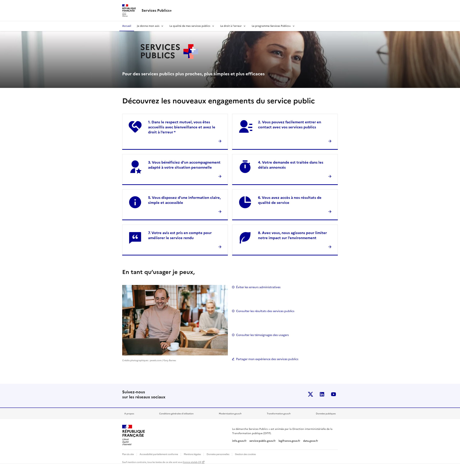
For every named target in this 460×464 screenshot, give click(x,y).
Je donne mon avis (148, 26)
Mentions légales (192, 454)
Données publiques (326, 413)
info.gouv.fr (239, 441)
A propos (129, 413)
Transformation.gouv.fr (279, 413)
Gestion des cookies (245, 454)
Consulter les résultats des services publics (265, 311)
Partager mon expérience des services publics (267, 359)
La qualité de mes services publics (189, 26)
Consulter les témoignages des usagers (262, 335)
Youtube (333, 394)
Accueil (126, 26)
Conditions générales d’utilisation (176, 413)
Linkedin (322, 394)
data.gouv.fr (311, 441)
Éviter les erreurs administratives (258, 287)
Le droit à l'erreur (231, 26)
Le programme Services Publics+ (271, 26)
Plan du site (128, 454)
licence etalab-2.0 (192, 462)
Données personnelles (218, 454)
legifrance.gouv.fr (289, 441)
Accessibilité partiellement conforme (159, 454)
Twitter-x (310, 394)
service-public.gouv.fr (262, 441)
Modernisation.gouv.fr (230, 413)
